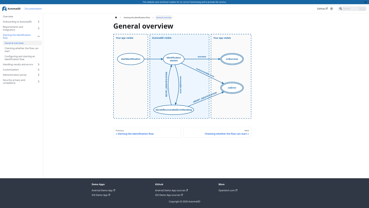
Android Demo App (102, 190)
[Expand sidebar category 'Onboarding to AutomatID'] (38, 21)
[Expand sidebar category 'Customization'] (38, 69)
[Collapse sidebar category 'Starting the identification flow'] (38, 36)
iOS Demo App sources (167, 195)
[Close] (365, 2)
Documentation (33, 8)
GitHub (321, 8)
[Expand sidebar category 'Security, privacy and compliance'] (38, 81)
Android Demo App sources (170, 190)
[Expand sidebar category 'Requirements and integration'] (38, 28)
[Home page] (116, 17)
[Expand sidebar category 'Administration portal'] (38, 75)
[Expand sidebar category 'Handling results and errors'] (38, 64)
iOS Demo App (100, 195)
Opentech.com (227, 190)
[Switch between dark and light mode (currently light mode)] (331, 8)
